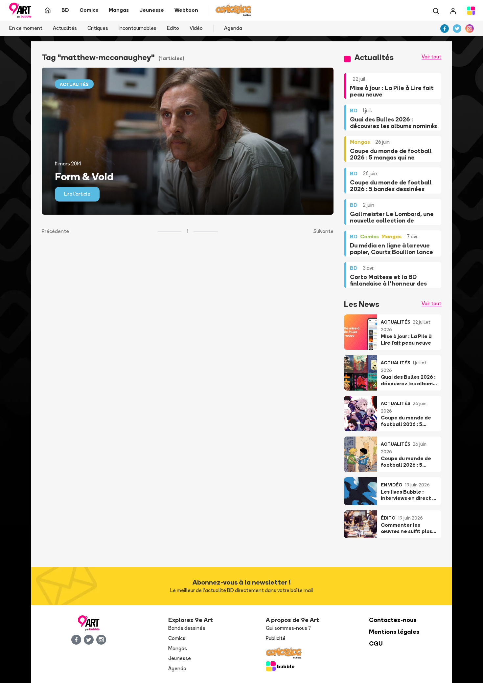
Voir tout (431, 56)
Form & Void (84, 176)
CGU (376, 643)
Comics (176, 638)
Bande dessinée (186, 628)
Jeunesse (179, 658)
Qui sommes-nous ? (288, 628)
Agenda (233, 28)
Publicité (276, 638)
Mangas (177, 648)
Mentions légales (394, 631)
